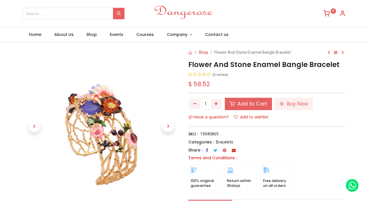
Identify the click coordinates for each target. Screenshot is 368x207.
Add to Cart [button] (251, 103)
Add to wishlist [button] (254, 117)
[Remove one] (194, 103)
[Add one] (216, 103)
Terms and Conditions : (212, 158)
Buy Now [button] (296, 103)
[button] (34, 126)
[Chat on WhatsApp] (352, 185)
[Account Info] (342, 14)
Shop (203, 52)
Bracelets (224, 142)
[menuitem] (35, 34)
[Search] (118, 13)
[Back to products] (335, 53)
